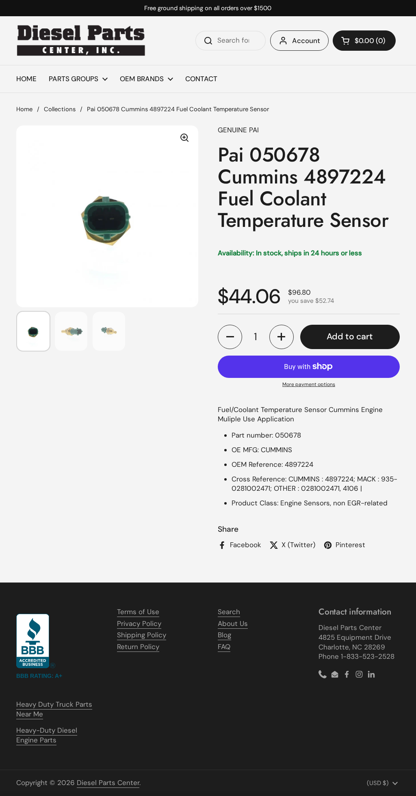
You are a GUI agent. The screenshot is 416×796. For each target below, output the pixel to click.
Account (306, 40)
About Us (233, 623)
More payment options (308, 384)
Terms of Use (138, 611)
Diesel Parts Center (108, 782)
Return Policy (138, 646)
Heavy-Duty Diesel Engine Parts (46, 735)
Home (24, 109)
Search (229, 611)
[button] (364, 40)
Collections (60, 109)
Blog (224, 634)
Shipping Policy (141, 634)
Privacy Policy (139, 623)
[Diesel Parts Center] (81, 40)
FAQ (224, 646)
